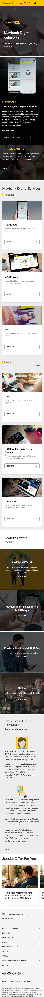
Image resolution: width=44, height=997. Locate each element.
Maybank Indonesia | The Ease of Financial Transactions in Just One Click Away (17, 914)
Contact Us (15, 981)
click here (17, 824)
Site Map (27, 981)
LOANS (5, 942)
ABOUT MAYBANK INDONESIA (14, 960)
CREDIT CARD (7, 938)
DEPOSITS (6, 933)
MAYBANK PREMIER (10, 947)
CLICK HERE (29, 996)
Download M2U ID (12, 137)
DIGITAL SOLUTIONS (8, 918)
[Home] (3, 914)
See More (10, 242)
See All (37, 365)
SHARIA (5, 951)
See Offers (6, 168)
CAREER (5, 965)
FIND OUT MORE (8, 131)
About (4, 981)
